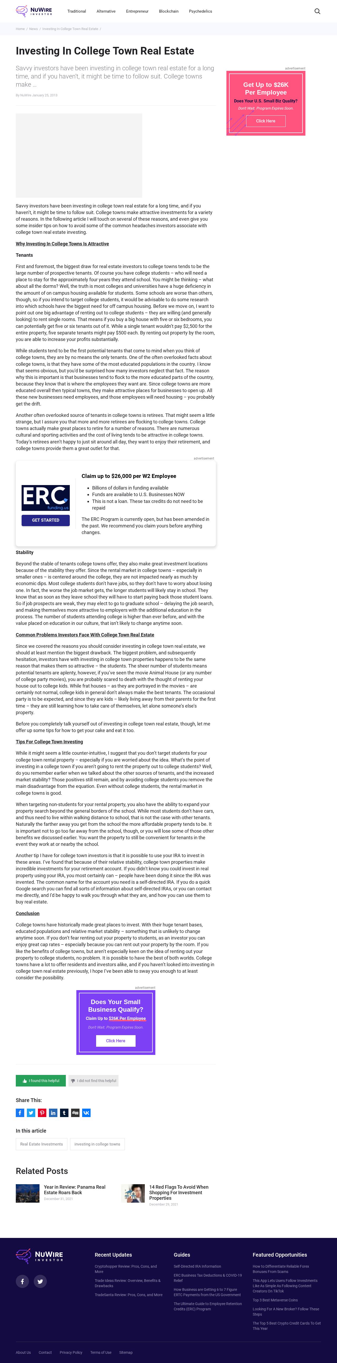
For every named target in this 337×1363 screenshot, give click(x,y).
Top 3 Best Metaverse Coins (275, 1300)
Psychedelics (200, 11)
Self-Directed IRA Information (197, 1266)
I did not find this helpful (96, 1081)
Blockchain (169, 11)
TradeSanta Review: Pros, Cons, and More (128, 1295)
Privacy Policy (71, 1352)
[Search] (317, 11)
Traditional (76, 11)
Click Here (115, 1040)
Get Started (45, 520)
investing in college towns (97, 1144)
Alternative (106, 11)
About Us (23, 1352)
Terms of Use (100, 1352)
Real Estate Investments (41, 1144)
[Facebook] (22, 1281)
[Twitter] (40, 1281)
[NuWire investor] (34, 11)
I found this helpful (44, 1081)
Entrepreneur (137, 11)
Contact (45, 1352)
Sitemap (126, 1352)
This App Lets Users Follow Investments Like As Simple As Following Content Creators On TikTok (285, 1285)
